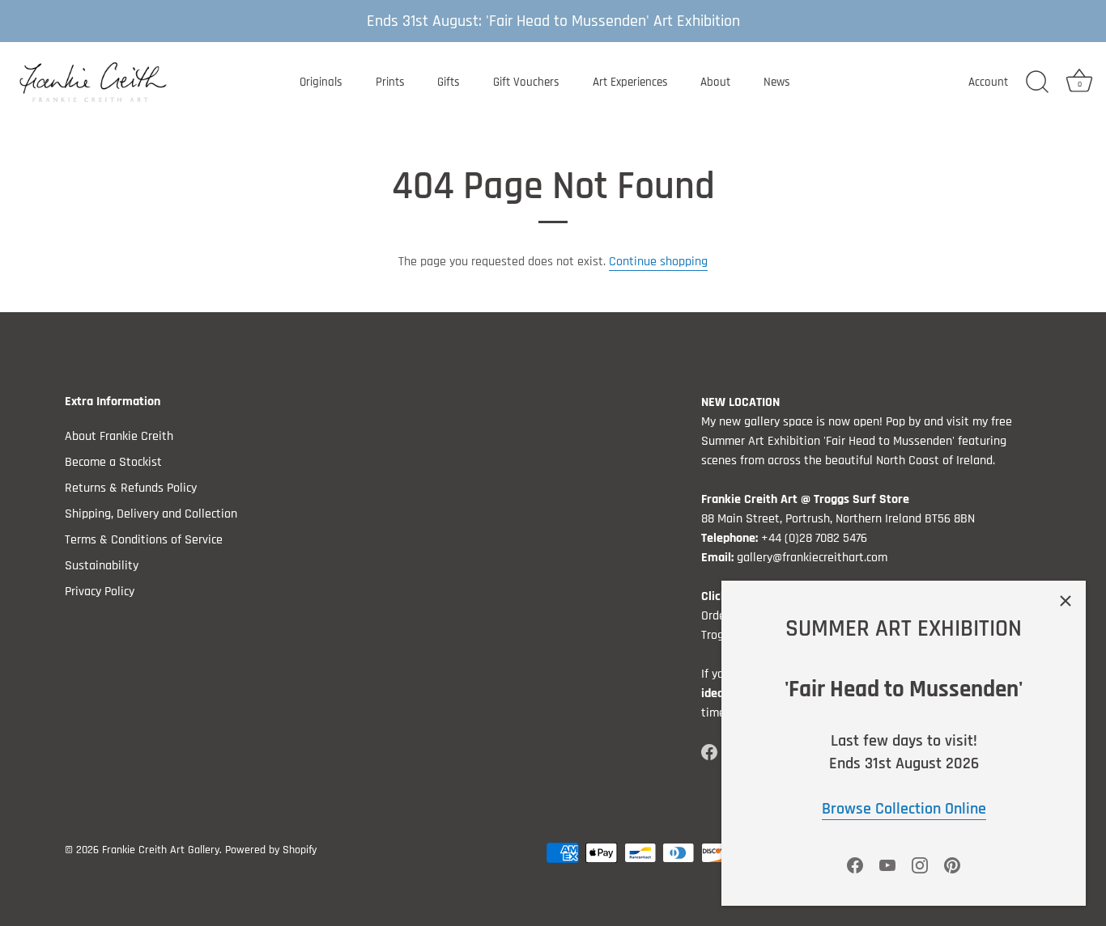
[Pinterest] (952, 864)
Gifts (448, 82)
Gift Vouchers (526, 82)
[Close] (1065, 601)
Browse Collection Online (904, 808)
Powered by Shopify (271, 850)
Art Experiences (630, 82)
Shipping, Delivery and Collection (151, 513)
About (715, 82)
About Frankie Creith (119, 436)
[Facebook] (855, 864)
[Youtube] (887, 864)
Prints (390, 82)
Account (988, 82)
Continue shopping (658, 261)
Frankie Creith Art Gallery (160, 850)
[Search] (1037, 82)
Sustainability (101, 565)
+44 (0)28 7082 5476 (814, 538)
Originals (321, 82)
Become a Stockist (113, 462)
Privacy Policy (99, 591)
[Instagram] (920, 864)
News (777, 82)
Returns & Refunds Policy (131, 488)
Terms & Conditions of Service (144, 539)
